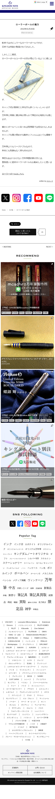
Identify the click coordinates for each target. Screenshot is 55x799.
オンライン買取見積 (15, 773)
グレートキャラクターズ (18, 558)
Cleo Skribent (39, 628)
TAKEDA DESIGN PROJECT (36, 635)
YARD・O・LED (15, 635)
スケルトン (46, 558)
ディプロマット (28, 644)
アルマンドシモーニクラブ (29, 692)
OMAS (44, 632)
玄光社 (29, 663)
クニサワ (45, 657)
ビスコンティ (44, 689)
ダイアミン (25, 705)
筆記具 (29, 312)
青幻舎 (29, 676)
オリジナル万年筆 (33, 549)
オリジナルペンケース (15, 549)
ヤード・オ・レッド (28, 702)
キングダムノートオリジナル (28, 474)
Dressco (10, 625)
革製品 (35, 609)
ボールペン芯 (35, 574)
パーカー (12, 702)
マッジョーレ (44, 698)
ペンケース (33, 568)
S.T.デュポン (16, 708)
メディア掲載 (19, 580)
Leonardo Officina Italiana (27, 622)
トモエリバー (16, 660)
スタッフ (50, 181)
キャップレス (7, 554)
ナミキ (11, 670)
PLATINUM (32, 632)
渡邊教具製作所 (44, 654)
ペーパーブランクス (16, 733)
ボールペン (21, 573)
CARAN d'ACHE (14, 641)
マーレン (40, 695)
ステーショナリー (12, 563)
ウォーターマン (40, 705)
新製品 (48, 588)
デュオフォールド (13, 568)
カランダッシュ (12, 718)
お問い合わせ (40, 768)
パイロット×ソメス (25, 625)
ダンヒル (12, 705)
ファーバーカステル (40, 683)
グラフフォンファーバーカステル (34, 673)
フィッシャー (41, 670)
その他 (27, 740)
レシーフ (27, 679)
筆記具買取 (38, 312)
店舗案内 (15, 768)
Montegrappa (12, 644)
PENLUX (44, 641)
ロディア (45, 651)
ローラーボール (27, 32)
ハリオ (32, 724)
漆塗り (19, 420)
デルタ (29, 695)
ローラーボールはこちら (13, 174)
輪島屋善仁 (32, 657)
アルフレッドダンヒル (15, 657)
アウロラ (30, 689)
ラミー (13, 686)
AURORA (32, 648)
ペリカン (24, 683)
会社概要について (40, 773)
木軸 (5, 595)
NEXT (48, 247)
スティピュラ (16, 695)
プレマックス (17, 676)
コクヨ (29, 660)
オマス (46, 692)
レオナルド (10, 692)
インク (5, 474)
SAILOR (9, 648)
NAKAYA (20, 648)
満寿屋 (40, 730)
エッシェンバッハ (38, 686)
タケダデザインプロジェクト (22, 730)
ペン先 (42, 568)
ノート (23, 568)
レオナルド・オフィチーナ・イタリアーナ (21, 651)
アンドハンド (42, 663)
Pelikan (26, 638)
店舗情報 (39, 588)
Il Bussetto (25, 628)
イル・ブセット (28, 698)
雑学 (28, 609)
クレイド (40, 660)
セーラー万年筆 (42, 718)
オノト (43, 702)
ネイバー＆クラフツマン (37, 733)
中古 (22, 312)
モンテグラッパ (11, 698)
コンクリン (26, 714)
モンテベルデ (12, 714)
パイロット (28, 718)
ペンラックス (30, 641)
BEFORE (7, 247)
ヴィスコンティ (25, 670)
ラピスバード (10, 654)
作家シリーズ (22, 588)
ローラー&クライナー (14, 689)
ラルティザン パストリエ (20, 711)
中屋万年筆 (36, 721)
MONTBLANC (13, 638)
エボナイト (6, 312)
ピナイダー (13, 673)
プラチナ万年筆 (20, 721)
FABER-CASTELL (40, 638)
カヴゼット (45, 648)
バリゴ (23, 686)
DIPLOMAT (44, 644)
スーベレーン (29, 563)
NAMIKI (40, 676)
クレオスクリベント (16, 632)
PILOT (13, 628)
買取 (46, 312)
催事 (32, 588)
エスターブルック (26, 654)
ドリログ (21, 727)
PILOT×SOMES (43, 625)
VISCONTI (9, 622)
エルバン (30, 708)
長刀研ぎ (42, 602)
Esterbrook (46, 622)
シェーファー (39, 711)
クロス (40, 708)
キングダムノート (43, 737)
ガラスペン (47, 549)
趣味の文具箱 (32, 602)
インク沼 (13, 474)
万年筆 (15, 312)
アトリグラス (41, 679)
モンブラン (12, 683)
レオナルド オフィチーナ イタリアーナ (22, 667)
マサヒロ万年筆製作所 (17, 724)
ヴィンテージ (35, 580)
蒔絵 (43, 420)
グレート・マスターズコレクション (18, 737)
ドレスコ (44, 667)
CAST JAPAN (14, 679)
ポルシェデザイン (15, 663)
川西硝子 (43, 724)
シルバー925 (33, 558)
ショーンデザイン (42, 714)
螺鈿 (49, 420)
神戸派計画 (34, 727)
